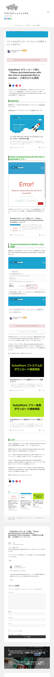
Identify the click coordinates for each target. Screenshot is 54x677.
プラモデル (28, 25)
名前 (9, 611)
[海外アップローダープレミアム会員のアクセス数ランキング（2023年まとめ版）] (38, 496)
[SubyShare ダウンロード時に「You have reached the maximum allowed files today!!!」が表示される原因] (26, 496)
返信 (10, 560)
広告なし (10, 519)
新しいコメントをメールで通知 (15, 631)
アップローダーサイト (19, 25)
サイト (9, 623)
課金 (13, 519)
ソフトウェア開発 (35, 25)
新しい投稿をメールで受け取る (15, 634)
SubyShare (20, 91)
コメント (10, 592)
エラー (43, 518)
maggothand (20, 518)
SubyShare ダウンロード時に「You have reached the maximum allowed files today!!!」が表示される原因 (26, 503)
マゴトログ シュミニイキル (16, 13)
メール (10, 617)
